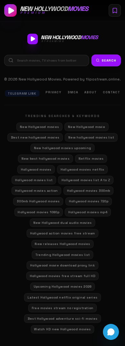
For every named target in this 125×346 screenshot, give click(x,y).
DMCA (73, 92)
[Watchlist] (115, 10)
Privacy (53, 92)
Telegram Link (22, 93)
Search (109, 60)
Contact (111, 92)
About (90, 92)
